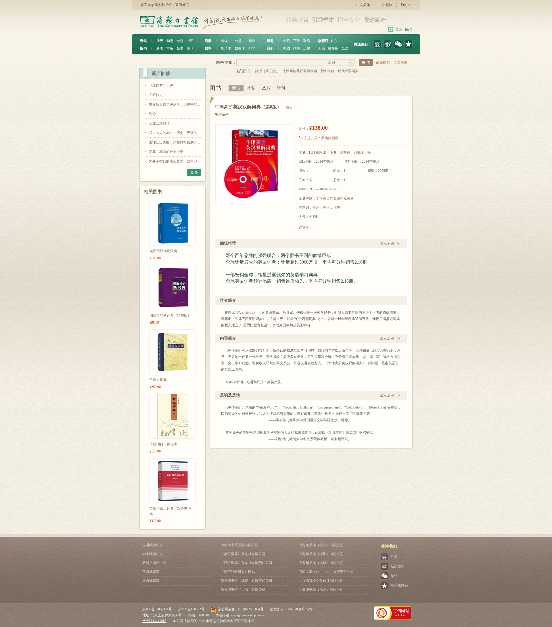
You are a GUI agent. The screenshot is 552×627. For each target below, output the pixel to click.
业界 (159, 41)
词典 (336, 208)
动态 (169, 41)
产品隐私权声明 (154, 621)
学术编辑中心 (152, 554)
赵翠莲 (345, 152)
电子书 (226, 48)
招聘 (296, 48)
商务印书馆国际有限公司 (239, 545)
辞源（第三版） (267, 71)
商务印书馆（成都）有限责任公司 (246, 581)
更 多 (194, 172)
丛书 (180, 48)
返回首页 (182, 5)
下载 (296, 41)
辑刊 (190, 48)
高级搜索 (383, 62)
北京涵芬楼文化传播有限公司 (321, 581)
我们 (270, 48)
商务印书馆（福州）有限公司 (321, 590)
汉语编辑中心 (152, 545)
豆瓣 (394, 557)
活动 (208, 41)
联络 (306, 41)
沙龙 (224, 41)
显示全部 (387, 243)
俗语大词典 (158, 380)
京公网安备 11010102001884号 (241, 609)
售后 (286, 41)
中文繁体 (385, 5)
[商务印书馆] (408, 44)
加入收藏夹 (399, 585)
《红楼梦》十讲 (161, 85)
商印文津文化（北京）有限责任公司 (326, 572)
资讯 (143, 41)
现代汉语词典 (348, 71)
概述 (286, 48)
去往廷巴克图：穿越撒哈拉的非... (174, 142)
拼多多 (333, 48)
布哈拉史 (156, 95)
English (406, 5)
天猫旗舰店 (329, 138)
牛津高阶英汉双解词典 (300, 71)
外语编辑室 (151, 581)
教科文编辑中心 (154, 563)
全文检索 (400, 62)
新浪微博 (398, 566)
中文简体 (363, 5)
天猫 (321, 48)
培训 (252, 41)
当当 (345, 48)
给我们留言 (404, 29)
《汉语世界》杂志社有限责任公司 (246, 563)
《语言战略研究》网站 (238, 572)
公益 (238, 41)
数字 (208, 48)
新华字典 (327, 71)
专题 (180, 41)
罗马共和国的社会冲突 (166, 152)
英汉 (326, 208)
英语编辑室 (151, 572)
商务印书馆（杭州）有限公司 (321, 545)
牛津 (316, 208)
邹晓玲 (359, 152)
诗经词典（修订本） (165, 444)
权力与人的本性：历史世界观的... (174, 133)
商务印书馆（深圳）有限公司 (321, 554)
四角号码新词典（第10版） (170, 315)
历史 (306, 48)
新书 (159, 48)
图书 (143, 48)
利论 (152, 114)
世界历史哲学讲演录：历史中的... (174, 104)
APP (251, 48)
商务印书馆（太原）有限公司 (321, 563)
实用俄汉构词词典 (163, 251)
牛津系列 (222, 114)
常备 (169, 48)
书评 (190, 41)
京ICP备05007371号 (157, 609)
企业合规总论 (159, 123)
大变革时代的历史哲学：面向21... (174, 161)
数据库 (240, 48)
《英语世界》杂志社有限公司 (243, 554)
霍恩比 (321, 152)
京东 (334, 41)
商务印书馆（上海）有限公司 (243, 590)
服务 (270, 41)
